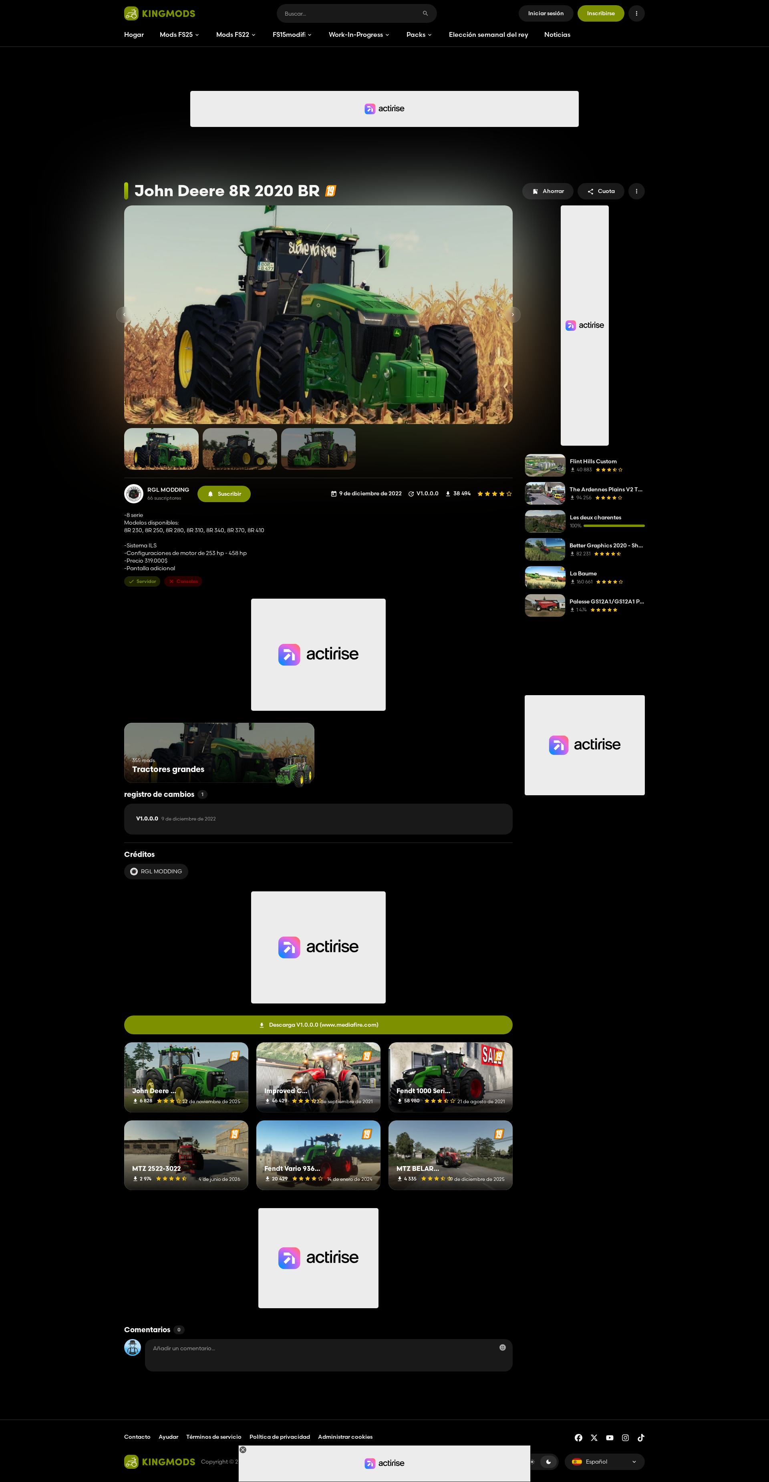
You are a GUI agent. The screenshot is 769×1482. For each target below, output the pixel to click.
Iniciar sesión (546, 13)
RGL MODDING (168, 490)
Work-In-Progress (356, 34)
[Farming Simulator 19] (330, 190)
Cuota (606, 191)
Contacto (137, 1436)
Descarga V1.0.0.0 (323, 1024)
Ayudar (168, 1436)
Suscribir (229, 493)
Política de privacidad (280, 1436)
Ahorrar (553, 191)
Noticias (557, 34)
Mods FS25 (176, 34)
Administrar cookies (345, 1437)
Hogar (134, 34)
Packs (416, 34)
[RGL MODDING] (133, 493)
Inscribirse (601, 13)
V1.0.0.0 (176, 819)
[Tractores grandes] (293, 768)
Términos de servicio (214, 1436)
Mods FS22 (232, 34)
